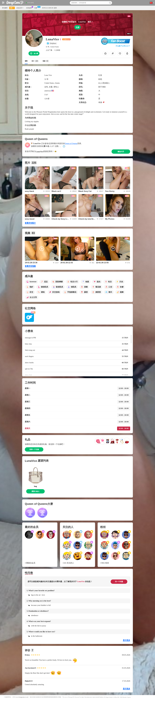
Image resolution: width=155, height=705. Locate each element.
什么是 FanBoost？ (123, 46)
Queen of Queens (71, 143)
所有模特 (4, 8)
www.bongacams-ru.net (22, 697)
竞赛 (35, 8)
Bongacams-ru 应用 (49, 8)
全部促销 (29, 8)
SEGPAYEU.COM (56, 697)
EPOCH (48, 697)
